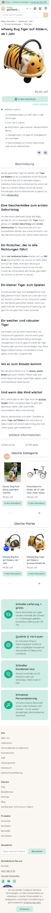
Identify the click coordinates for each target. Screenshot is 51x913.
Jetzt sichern (12, 464)
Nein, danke (12, 468)
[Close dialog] (47, 447)
